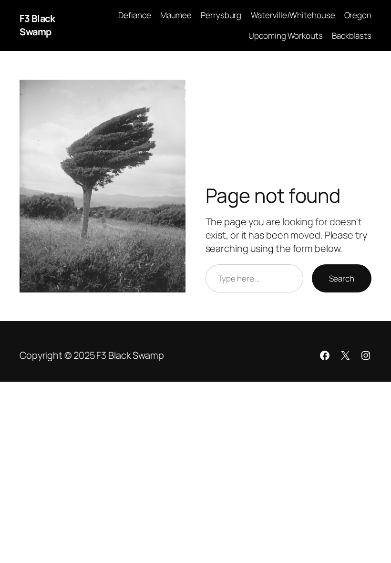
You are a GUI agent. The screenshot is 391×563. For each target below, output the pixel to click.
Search (341, 278)
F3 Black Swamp (37, 25)
